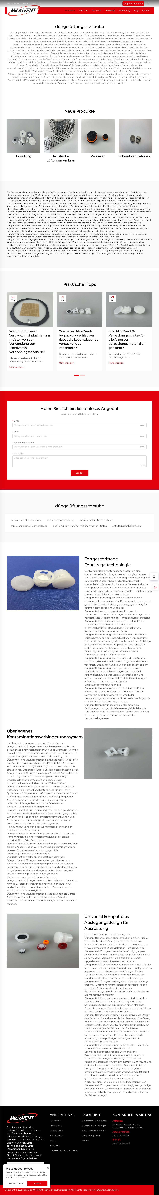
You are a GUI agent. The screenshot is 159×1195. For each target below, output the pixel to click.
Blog (136, 10)
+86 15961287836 (20, 3)
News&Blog (124, 10)
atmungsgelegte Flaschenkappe (29, 526)
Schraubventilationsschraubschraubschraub (135, 156)
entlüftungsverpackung (60, 520)
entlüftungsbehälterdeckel (127, 526)
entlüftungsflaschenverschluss (96, 520)
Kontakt (146, 10)
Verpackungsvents (91, 1135)
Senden (79, 473)
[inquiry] (155, 587)
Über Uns (83, 10)
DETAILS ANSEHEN (23, 136)
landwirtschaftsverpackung (26, 520)
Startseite (70, 10)
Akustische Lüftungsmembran (61, 158)
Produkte (96, 10)
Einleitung (23, 156)
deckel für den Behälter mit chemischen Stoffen (80, 526)
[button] (76, 375)
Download (110, 10)
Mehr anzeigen (16, 367)
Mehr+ (85, 1140)
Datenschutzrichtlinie (63, 1150)
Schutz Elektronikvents (94, 1130)
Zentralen (98, 156)
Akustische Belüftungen (94, 1121)
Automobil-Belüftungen (94, 1126)
